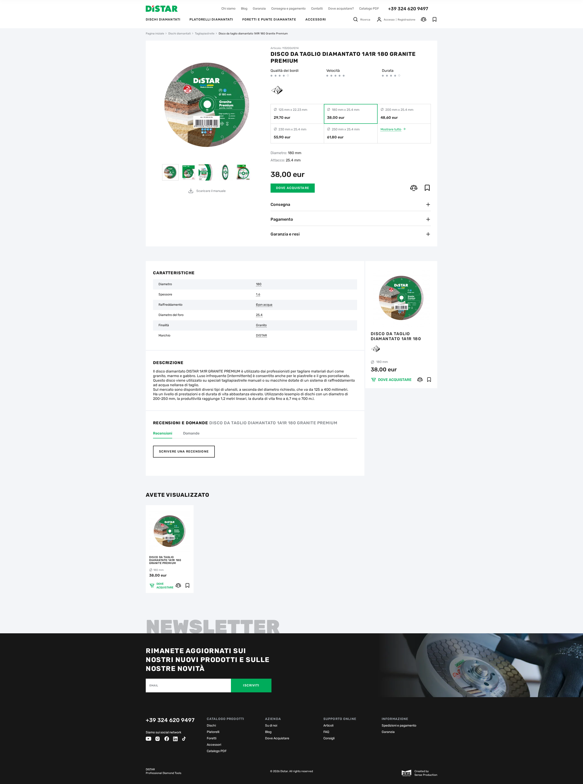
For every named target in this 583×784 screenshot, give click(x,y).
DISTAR (261, 335)
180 (258, 284)
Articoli (328, 725)
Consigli (329, 738)
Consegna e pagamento (288, 8)
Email (153, 685)
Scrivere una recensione (184, 451)
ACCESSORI (315, 19)
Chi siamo (228, 8)
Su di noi (271, 725)
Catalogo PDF (369, 8)
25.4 (259, 315)
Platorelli (213, 732)
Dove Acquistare (277, 738)
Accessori (214, 745)
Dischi (211, 725)
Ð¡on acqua (264, 305)
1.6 (258, 294)
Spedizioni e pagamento (399, 725)
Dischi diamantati (163, 19)
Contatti (317, 8)
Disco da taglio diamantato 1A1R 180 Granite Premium (396, 336)
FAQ (326, 732)
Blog (244, 8)
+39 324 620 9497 (408, 8)
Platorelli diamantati (211, 19)
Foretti (211, 738)
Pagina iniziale (155, 33)
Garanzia (259, 8)
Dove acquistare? (341, 8)
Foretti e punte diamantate (269, 19)
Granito (261, 325)
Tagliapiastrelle (205, 33)
